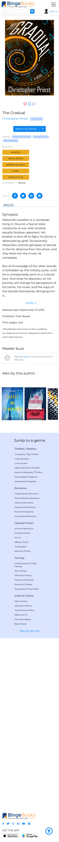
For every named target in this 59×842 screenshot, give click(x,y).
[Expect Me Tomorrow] (12, 399)
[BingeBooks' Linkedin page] (18, 823)
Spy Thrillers (33, 454)
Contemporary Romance (26, 493)
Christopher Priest (15, 118)
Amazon (15, 152)
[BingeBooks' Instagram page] (13, 823)
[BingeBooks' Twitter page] (8, 823)
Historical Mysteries (24, 472)
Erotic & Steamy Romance (27, 498)
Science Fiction (24, 595)
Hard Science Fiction (24, 610)
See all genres (29, 631)
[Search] (32, 11)
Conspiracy (20, 454)
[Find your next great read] (18, 4)
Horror (18, 537)
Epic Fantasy (21, 571)
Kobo (16, 171)
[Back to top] (49, 831)
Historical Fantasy (21, 136)
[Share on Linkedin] (31, 196)
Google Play (15, 177)
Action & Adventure (24, 528)
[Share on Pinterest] (39, 196)
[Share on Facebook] (15, 196)
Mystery (31, 448)
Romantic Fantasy (23, 584)
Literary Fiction (40, 136)
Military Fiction (22, 542)
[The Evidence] (35, 399)
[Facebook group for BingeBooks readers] (3, 823)
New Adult (33, 589)
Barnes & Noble (15, 164)
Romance (21, 488)
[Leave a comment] (33, 104)
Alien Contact (21, 601)
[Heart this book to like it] (25, 104)
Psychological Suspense (26, 477)
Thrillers (19, 448)
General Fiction (24, 523)
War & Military (11, 140)
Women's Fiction (23, 551)
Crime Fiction (21, 463)
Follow (36, 119)
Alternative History (23, 606)
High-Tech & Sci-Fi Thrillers (27, 468)
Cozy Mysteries (22, 459)
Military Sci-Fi (21, 615)
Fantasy (20, 557)
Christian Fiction (22, 533)
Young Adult (20, 546)
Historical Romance (24, 502)
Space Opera (20, 624)
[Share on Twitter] (23, 196)
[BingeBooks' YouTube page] (23, 823)
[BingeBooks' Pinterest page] (29, 823)
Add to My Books (26, 128)
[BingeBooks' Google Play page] (30, 835)
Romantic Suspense (24, 512)
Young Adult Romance (25, 516)
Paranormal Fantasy (24, 580)
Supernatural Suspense (25, 481)
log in (26, 356)
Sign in (53, 11)
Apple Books (15, 158)
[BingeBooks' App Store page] (11, 835)
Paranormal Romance (25, 507)
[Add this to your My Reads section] (29, 104)
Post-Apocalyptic (23, 619)
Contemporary (22, 563)
